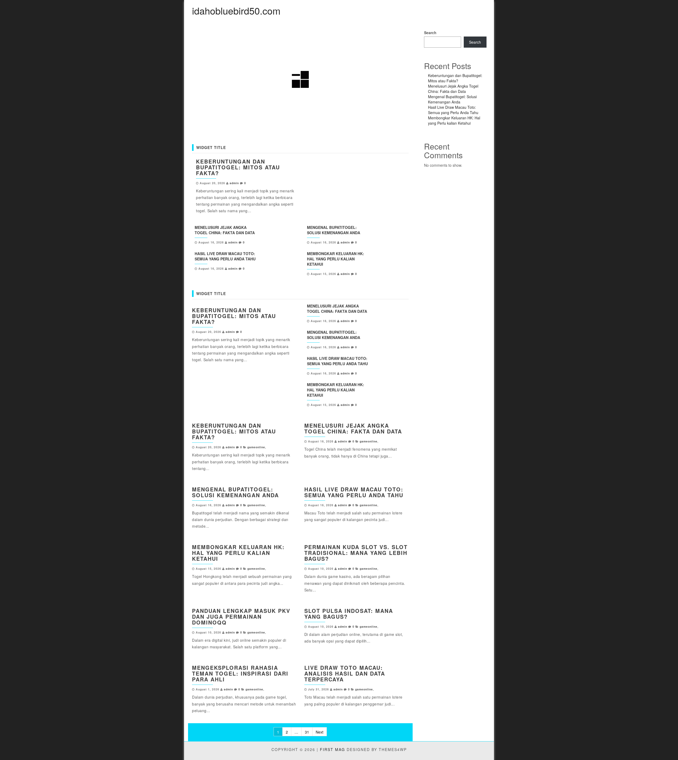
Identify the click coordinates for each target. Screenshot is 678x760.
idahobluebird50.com (236, 10)
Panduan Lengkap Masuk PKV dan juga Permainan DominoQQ (241, 616)
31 (307, 732)
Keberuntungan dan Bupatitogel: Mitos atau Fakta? (238, 167)
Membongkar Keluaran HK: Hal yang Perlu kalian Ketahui (335, 259)
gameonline (256, 447)
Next (319, 732)
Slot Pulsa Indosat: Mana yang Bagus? (348, 613)
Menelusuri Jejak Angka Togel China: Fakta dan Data (225, 230)
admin (234, 183)
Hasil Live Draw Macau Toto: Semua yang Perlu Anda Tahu (225, 256)
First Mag (332, 749)
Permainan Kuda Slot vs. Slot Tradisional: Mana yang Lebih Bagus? (356, 552)
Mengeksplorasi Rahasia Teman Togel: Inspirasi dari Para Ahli (240, 673)
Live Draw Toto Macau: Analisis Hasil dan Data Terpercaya (344, 673)
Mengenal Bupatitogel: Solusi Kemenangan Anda (333, 230)
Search (430, 32)
